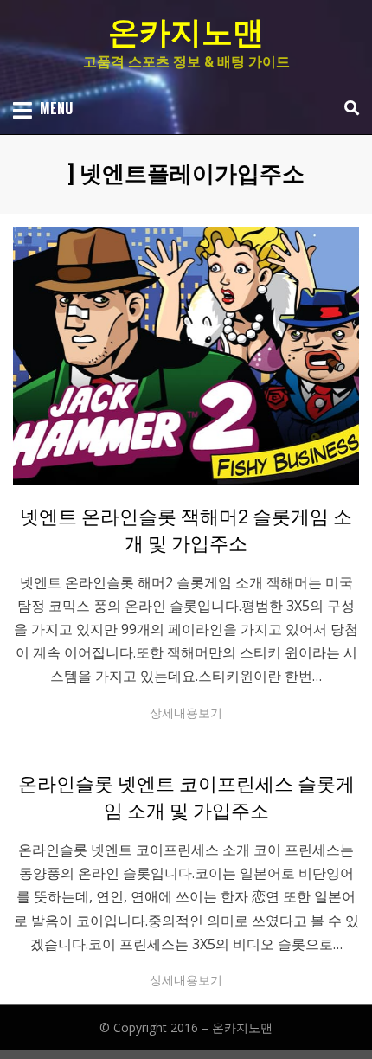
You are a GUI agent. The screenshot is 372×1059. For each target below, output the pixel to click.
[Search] (347, 108)
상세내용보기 (186, 712)
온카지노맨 (186, 33)
